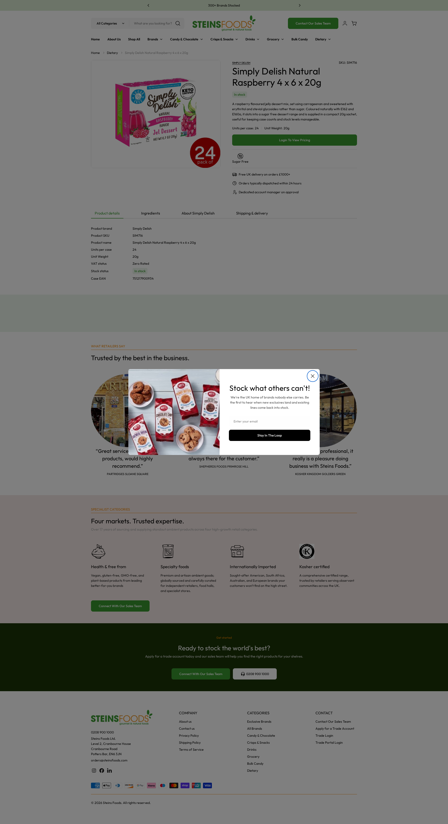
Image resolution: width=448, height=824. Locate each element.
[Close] (312, 376)
